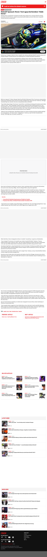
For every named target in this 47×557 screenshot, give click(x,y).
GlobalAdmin (3, 21)
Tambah (42, 51)
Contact (25, 534)
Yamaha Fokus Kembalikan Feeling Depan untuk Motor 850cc (32, 386)
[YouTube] (9, 537)
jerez (8, 311)
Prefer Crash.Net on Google (10, 51)
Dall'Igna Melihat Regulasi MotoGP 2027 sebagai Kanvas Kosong (21, 523)
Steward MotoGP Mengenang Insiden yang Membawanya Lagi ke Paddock (22, 508)
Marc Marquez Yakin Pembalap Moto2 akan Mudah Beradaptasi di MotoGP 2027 (23, 516)
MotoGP (6, 9)
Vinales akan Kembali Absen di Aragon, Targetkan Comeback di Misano (22, 430)
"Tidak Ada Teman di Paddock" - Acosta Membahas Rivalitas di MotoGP (22, 445)
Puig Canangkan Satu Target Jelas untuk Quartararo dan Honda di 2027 (22, 493)
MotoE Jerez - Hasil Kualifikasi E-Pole (9, 316)
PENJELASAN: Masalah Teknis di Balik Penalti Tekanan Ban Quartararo (8, 387)
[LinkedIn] (13, 537)
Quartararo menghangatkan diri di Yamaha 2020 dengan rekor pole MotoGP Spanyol (34, 317)
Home (2, 9)
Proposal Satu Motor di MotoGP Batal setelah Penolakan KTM (17, 200)
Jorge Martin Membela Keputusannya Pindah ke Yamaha (16, 199)
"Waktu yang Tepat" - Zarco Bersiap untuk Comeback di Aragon (20, 422)
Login (25, 538)
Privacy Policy (26, 536)
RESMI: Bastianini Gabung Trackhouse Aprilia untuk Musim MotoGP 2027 (22, 437)
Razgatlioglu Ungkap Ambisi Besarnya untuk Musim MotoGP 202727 (21, 452)
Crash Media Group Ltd (7, 544)
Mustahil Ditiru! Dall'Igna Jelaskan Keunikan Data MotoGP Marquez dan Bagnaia (24, 501)
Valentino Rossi (15, 311)
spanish (5, 311)
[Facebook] (2, 537)
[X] (6, 537)
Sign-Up (25, 539)
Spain (10, 311)
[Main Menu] (45, 1)
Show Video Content (23, 170)
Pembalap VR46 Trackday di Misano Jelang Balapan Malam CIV (8, 395)
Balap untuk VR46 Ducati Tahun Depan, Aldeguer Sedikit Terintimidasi (31, 395)
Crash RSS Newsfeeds (27, 535)
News (10, 9)
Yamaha (20, 311)
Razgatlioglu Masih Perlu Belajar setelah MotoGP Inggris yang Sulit (31, 378)
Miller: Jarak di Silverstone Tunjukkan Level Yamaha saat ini (8, 378)
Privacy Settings (26, 537)
